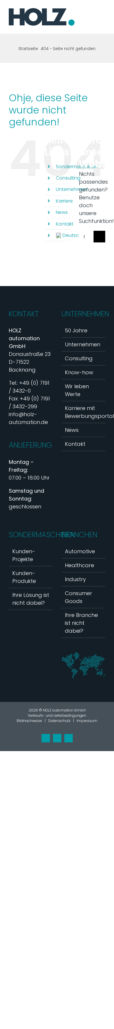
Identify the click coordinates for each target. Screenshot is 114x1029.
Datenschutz (59, 720)
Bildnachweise (29, 720)
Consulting (68, 178)
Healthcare (79, 565)
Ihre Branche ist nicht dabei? (81, 622)
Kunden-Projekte (23, 555)
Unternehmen (71, 189)
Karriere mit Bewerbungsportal (83, 412)
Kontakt (64, 224)
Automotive (80, 551)
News (62, 212)
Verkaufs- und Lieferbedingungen (57, 715)
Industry (75, 579)
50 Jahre (76, 330)
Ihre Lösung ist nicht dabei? (30, 598)
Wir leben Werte (77, 390)
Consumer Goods (78, 597)
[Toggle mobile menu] (103, 23)
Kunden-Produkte (24, 577)
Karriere (64, 201)
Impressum (87, 720)
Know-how (79, 372)
